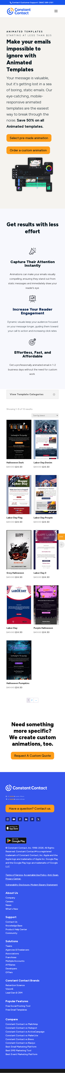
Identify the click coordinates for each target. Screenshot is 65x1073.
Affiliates (10, 964)
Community (11, 933)
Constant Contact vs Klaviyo (20, 1043)
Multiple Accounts (15, 961)
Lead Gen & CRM (14, 992)
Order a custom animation (28, 150)
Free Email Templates (16, 1009)
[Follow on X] (38, 819)
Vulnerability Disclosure (18, 884)
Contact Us (11, 922)
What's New (12, 909)
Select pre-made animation (29, 138)
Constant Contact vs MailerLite (22, 1035)
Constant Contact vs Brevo (20, 1039)
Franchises (11, 957)
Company (10, 897)
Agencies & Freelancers (17, 949)
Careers (9, 901)
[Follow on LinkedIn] (26, 819)
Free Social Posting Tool (18, 1006)
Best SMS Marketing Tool (18, 1050)
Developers (11, 968)
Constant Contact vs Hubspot (21, 1028)
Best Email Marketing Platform (21, 1046)
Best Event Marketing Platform (21, 1054)
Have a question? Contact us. (30, 808)
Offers (9, 972)
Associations (12, 953)
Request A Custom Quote (32, 756)
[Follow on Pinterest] (32, 819)
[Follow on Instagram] (8, 819)
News (8, 905)
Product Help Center (16, 929)
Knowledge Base (14, 925)
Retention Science (15, 985)
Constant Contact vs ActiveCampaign (25, 1031)
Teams (9, 946)
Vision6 (9, 989)
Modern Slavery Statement (44, 884)
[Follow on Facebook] (20, 819)
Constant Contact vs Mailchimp (22, 1024)
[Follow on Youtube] (14, 819)
